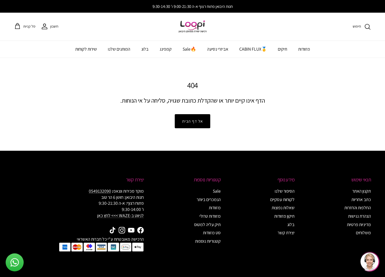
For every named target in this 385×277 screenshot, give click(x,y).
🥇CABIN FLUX (253, 49)
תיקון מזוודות (284, 216)
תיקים (282, 49)
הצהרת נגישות (359, 216)
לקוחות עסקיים (282, 199)
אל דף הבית (192, 121)
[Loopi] (192, 26)
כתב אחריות (361, 199)
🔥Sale (189, 49)
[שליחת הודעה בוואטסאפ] (15, 262)
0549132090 (100, 191)
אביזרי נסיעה (217, 49)
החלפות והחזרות (357, 208)
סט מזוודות (212, 233)
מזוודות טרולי (210, 216)
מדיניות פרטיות (359, 225)
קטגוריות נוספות (208, 241)
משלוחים (363, 233)
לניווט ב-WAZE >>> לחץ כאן (120, 216)
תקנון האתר (361, 191)
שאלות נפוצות (283, 208)
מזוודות (304, 49)
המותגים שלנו (119, 49)
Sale (217, 191)
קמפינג (166, 49)
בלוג (145, 49)
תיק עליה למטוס (207, 225)
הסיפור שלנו (285, 191)
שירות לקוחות (86, 49)
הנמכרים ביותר (209, 199)
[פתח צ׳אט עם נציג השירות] (369, 261)
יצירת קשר (286, 233)
